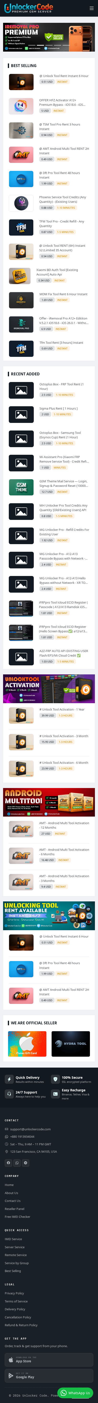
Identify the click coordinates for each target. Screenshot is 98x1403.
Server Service (14, 1247)
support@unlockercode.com (30, 1129)
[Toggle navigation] (91, 8)
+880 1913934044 (22, 1136)
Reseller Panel (14, 1209)
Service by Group (17, 1263)
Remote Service (16, 1255)
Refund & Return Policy (21, 1325)
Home (9, 1185)
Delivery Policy (15, 1309)
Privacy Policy (14, 1293)
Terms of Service (16, 1301)
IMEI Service (13, 1239)
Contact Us (12, 1201)
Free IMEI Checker (17, 1216)
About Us (11, 1193)
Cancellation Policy (18, 1317)
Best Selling (13, 1271)
